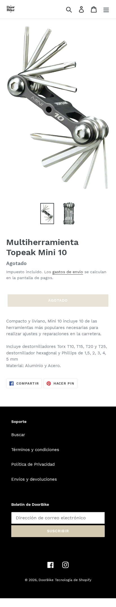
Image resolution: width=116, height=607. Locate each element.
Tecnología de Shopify (73, 580)
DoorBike (46, 580)
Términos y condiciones (35, 449)
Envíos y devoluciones (34, 479)
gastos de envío (67, 272)
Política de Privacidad (33, 464)
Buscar (18, 434)
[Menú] (106, 9)
